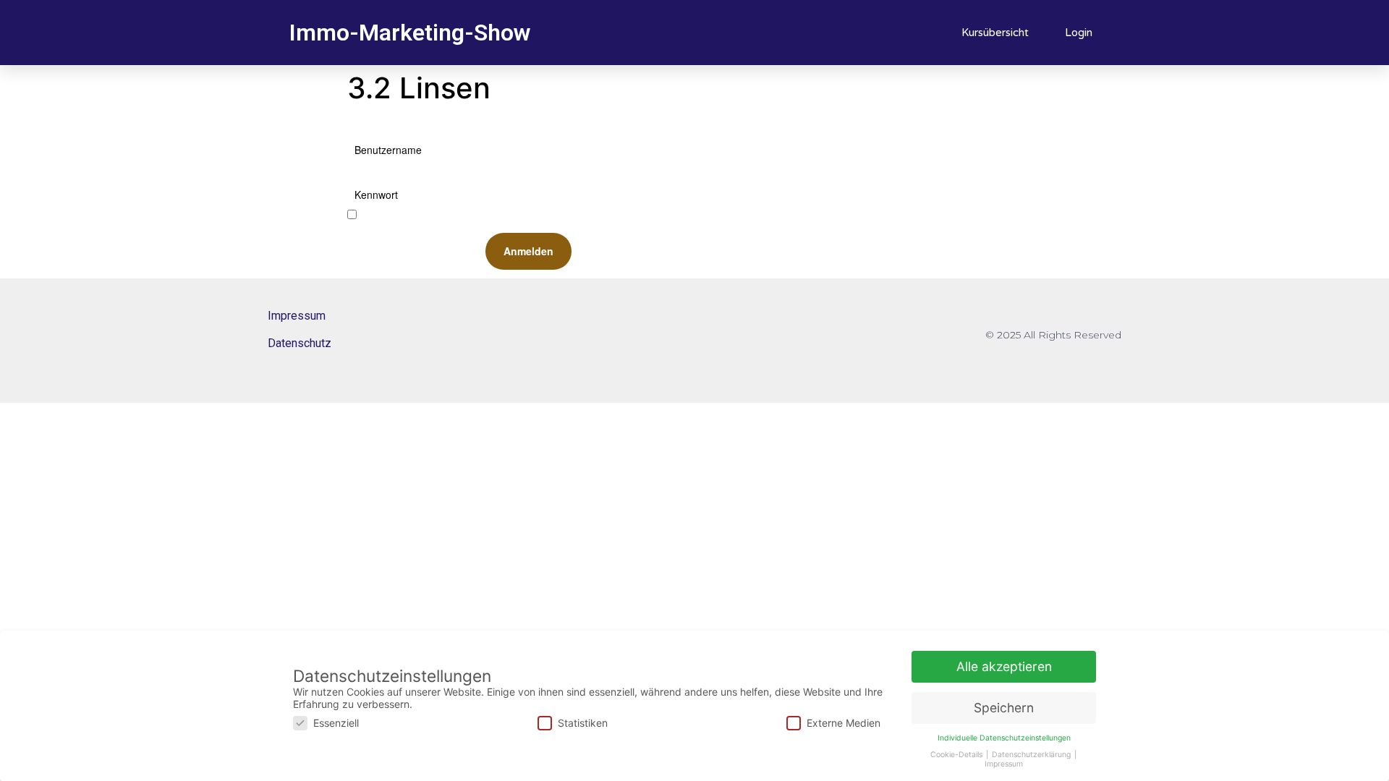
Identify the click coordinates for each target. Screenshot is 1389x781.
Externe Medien (843, 723)
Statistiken (583, 723)
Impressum (297, 316)
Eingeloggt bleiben (396, 215)
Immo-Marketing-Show (409, 32)
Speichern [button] (1004, 707)
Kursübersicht (995, 32)
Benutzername (388, 150)
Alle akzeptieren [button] (1004, 666)
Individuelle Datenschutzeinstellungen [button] (1004, 738)
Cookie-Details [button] (957, 754)
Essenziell (336, 723)
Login (1078, 32)
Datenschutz (299, 343)
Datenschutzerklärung (1032, 754)
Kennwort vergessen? (666, 226)
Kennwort (376, 194)
